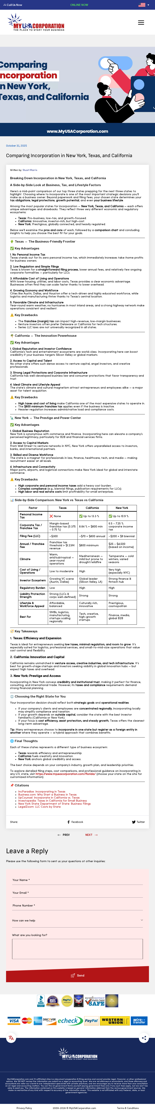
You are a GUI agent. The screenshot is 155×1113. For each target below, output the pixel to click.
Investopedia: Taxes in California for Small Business (52, 800)
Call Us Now (14, 4)
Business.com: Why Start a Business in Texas (47, 794)
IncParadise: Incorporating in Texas (41, 791)
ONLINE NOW (79, 4)
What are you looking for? (29, 935)
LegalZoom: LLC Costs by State (39, 806)
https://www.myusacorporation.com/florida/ (66, 774)
